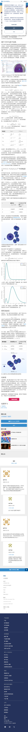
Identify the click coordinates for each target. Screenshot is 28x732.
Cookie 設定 (14, 24)
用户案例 (6, 641)
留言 (14, 425)
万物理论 (3, 406)
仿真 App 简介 (7, 648)
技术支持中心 (7, 686)
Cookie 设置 (6, 720)
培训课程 (6, 657)
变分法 (5, 162)
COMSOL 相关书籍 (8, 646)
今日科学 (5, 578)
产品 (5, 620)
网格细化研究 (16, 217)
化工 (4, 581)
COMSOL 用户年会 (8, 680)
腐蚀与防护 (5, 594)
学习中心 (6, 654)
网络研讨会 (6, 673)
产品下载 (6, 698)
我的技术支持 (7, 689)
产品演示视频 (7, 639)
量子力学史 (4, 407)
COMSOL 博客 (7, 664)
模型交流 (6, 662)
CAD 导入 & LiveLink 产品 (8, 599)
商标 (5, 718)
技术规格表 (6, 623)
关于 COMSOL (7, 705)
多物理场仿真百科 (8, 666)
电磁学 (9, 416)
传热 (4, 608)
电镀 (4, 592)
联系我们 (6, 712)
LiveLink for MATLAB (8, 603)
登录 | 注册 (14, 463)
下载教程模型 (14, 399)
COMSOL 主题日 (8, 675)
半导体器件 (4, 416)
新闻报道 (6, 710)
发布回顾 (6, 630)
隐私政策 (5, 717)
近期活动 (6, 678)
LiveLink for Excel (7, 601)
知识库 (5, 691)
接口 (4, 597)
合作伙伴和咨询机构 (8, 694)
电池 (4, 589)
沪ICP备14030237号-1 (8, 721)
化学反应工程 (6, 583)
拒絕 (14, 31)
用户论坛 (6, 659)
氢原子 (20, 85)
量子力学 (24, 81)
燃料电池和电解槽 (7, 585)
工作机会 (6, 707)
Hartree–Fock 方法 (5, 163)
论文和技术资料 (7, 643)
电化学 (4, 587)
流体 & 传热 (6, 607)
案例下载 (6, 636)
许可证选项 (6, 625)
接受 (14, 28)
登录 (5, 715)
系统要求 (6, 627)
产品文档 (6, 696)
